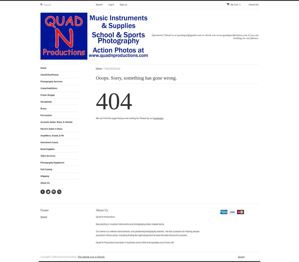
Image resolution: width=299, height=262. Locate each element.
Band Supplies (47, 149)
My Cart (236, 4)
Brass (43, 108)
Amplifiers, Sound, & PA (52, 135)
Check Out (254, 4)
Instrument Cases (49, 142)
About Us (45, 182)
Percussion (46, 115)
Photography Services (51, 81)
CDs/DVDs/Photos (49, 74)
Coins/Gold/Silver (48, 88)
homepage (158, 118)
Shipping (44, 176)
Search (99, 4)
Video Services (47, 155)
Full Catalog (46, 169)
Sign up (123, 4)
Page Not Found (112, 68)
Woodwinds (46, 101)
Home (43, 67)
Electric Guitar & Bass (51, 128)
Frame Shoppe (47, 95)
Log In (111, 4)
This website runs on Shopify (91, 256)
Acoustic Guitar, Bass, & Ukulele (56, 122)
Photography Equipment (52, 162)
